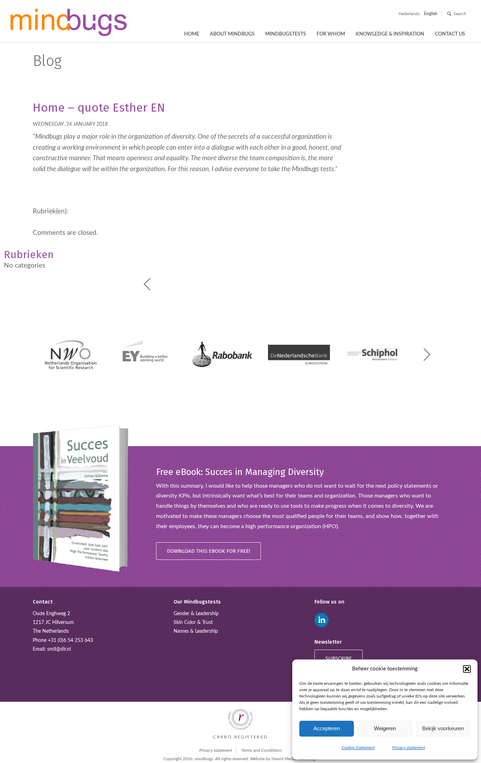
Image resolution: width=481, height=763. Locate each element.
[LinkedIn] (321, 620)
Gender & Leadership (196, 613)
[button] (466, 669)
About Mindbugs (232, 34)
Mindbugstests (285, 34)
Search (460, 14)
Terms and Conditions (261, 750)
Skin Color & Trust (193, 622)
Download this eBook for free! (208, 551)
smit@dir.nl (59, 649)
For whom (331, 34)
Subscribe (338, 658)
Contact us (450, 34)
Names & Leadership (196, 631)
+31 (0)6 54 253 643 (70, 640)
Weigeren (385, 728)
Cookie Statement (358, 747)
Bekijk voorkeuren (443, 728)
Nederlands (409, 14)
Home (191, 34)
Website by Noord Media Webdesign (284, 759)
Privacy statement (408, 747)
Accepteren (326, 728)
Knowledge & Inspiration (390, 34)
